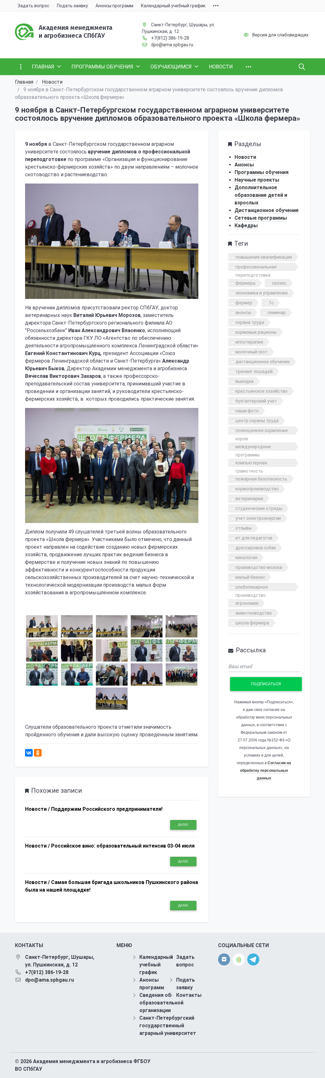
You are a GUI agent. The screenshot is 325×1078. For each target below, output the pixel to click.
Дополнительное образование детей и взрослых (261, 195)
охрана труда (249, 322)
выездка (244, 381)
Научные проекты (257, 180)
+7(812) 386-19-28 (170, 38)
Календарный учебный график (156, 964)
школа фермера (252, 622)
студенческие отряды (258, 508)
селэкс (279, 283)
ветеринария (249, 498)
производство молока (258, 567)
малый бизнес (250, 577)
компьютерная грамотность (251, 463)
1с (271, 302)
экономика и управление (261, 292)
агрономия (246, 603)
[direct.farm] (239, 959)
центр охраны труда (257, 420)
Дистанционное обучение (267, 210)
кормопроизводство (257, 488)
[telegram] (253, 959)
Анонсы (244, 165)
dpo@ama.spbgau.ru (172, 44)
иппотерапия (249, 342)
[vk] (224, 959)
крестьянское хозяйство (261, 391)
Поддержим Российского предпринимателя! (106, 809)
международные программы (253, 447)
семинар (277, 312)
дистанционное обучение (262, 361)
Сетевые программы (261, 218)
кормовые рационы (255, 332)
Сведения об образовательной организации (161, 1002)
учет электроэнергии (258, 518)
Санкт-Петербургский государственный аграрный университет (167, 1025)
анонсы (243, 312)
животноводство (253, 613)
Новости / (37, 809)
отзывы (243, 528)
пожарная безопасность (261, 478)
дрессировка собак (255, 547)
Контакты (189, 995)
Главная (24, 82)
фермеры (245, 283)
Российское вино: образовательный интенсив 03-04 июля (123, 846)
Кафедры (246, 226)
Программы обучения (262, 172)
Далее (183, 824)
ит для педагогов (253, 537)
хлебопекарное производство (251, 587)
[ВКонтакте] (29, 753)
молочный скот (251, 351)
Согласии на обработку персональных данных (265, 770)
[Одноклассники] (38, 753)
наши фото (247, 410)
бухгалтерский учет (256, 400)
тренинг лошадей (254, 371)
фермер (243, 302)
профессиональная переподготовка (255, 267)
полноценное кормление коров (261, 431)
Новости (52, 82)
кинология (246, 557)
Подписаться (266, 683)
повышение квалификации (263, 257)
